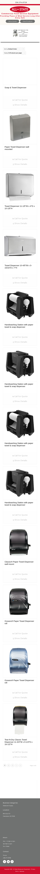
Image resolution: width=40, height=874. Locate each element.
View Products (27, 21)
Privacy (33, 869)
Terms (17, 871)
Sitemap (22, 871)
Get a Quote (12, 21)
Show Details (20, 105)
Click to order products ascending (23, 49)
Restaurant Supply (8, 805)
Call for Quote (21, 100)
